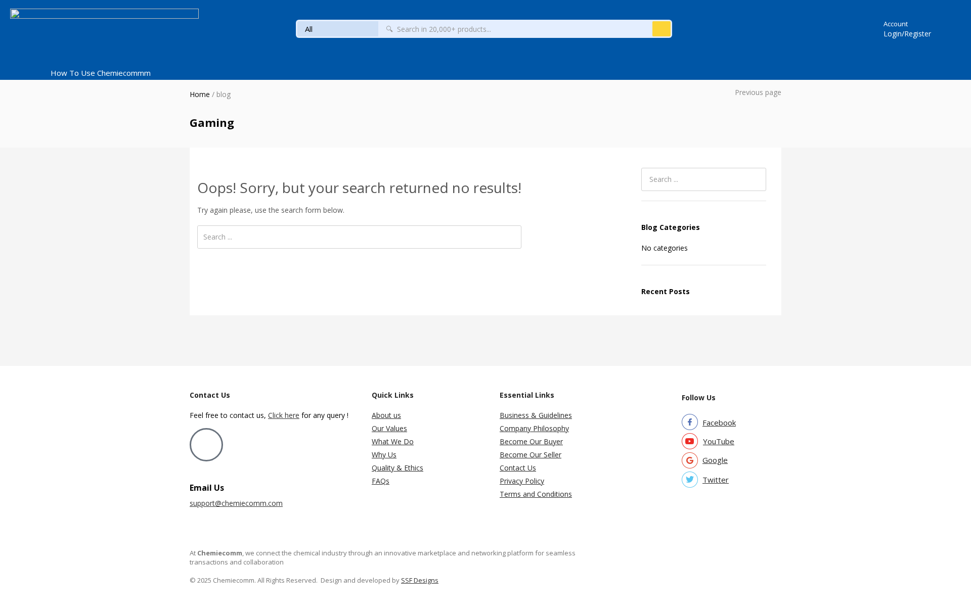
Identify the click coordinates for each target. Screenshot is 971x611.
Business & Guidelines (536, 415)
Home (200, 94)
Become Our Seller (530, 454)
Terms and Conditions (536, 494)
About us (386, 415)
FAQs (380, 481)
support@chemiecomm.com (236, 503)
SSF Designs (419, 580)
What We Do (393, 441)
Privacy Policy (522, 481)
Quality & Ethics (397, 468)
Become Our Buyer (531, 441)
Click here (283, 415)
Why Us (384, 454)
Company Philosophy (534, 428)
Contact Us (518, 468)
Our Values (389, 428)
